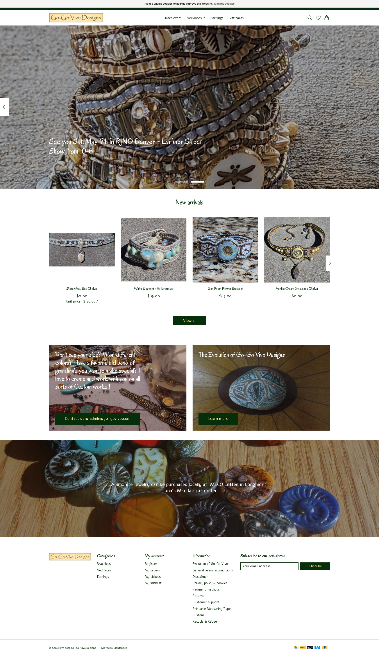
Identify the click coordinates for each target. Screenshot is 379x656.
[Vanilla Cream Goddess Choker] (297, 250)
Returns (198, 596)
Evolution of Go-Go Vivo (210, 564)
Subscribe (314, 566)
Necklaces (104, 570)
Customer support (206, 602)
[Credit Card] (296, 648)
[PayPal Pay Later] (325, 648)
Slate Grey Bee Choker (81, 288)
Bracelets (104, 564)
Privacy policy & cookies (210, 583)
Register (151, 564)
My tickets (153, 576)
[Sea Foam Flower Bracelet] (225, 250)
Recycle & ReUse (205, 621)
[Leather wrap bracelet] (76, 18)
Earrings (216, 18)
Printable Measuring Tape (212, 609)
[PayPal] (303, 648)
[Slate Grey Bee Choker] (82, 250)
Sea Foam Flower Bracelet (225, 288)
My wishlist (153, 583)
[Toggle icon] (310, 18)
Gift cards (236, 18)
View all (189, 320)
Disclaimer (200, 576)
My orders (152, 570)
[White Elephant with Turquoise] (153, 250)
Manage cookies (224, 3)
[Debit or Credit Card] (310, 648)
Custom (198, 615)
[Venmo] (317, 648)
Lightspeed (120, 648)
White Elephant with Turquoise (153, 288)
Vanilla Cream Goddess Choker (297, 288)
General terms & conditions (213, 570)
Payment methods (206, 589)
